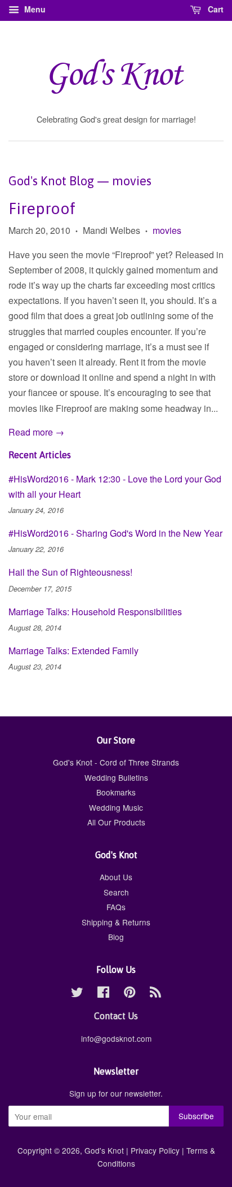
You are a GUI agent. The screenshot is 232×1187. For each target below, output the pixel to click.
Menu (34, 9)
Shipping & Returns (116, 922)
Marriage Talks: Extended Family (73, 650)
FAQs (116, 906)
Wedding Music (116, 807)
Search (116, 892)
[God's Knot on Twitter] (77, 993)
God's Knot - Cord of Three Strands (116, 762)
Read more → (36, 431)
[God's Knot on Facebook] (103, 993)
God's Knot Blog (51, 180)
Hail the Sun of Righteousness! (70, 572)
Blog (116, 936)
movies (167, 230)
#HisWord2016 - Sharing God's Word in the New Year (115, 533)
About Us (116, 876)
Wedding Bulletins (116, 777)
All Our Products (116, 822)
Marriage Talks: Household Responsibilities (95, 611)
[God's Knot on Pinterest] (129, 993)
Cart (215, 9)
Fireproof (41, 208)
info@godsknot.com (116, 1038)
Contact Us (116, 1016)
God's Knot (104, 1150)
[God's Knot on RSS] (155, 993)
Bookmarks (116, 792)
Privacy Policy (155, 1150)
